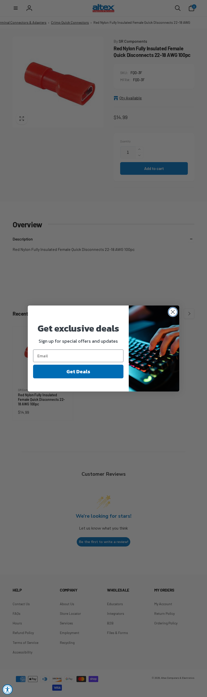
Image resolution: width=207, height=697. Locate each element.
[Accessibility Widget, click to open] (8, 689)
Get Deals (78, 371)
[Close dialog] (172, 312)
